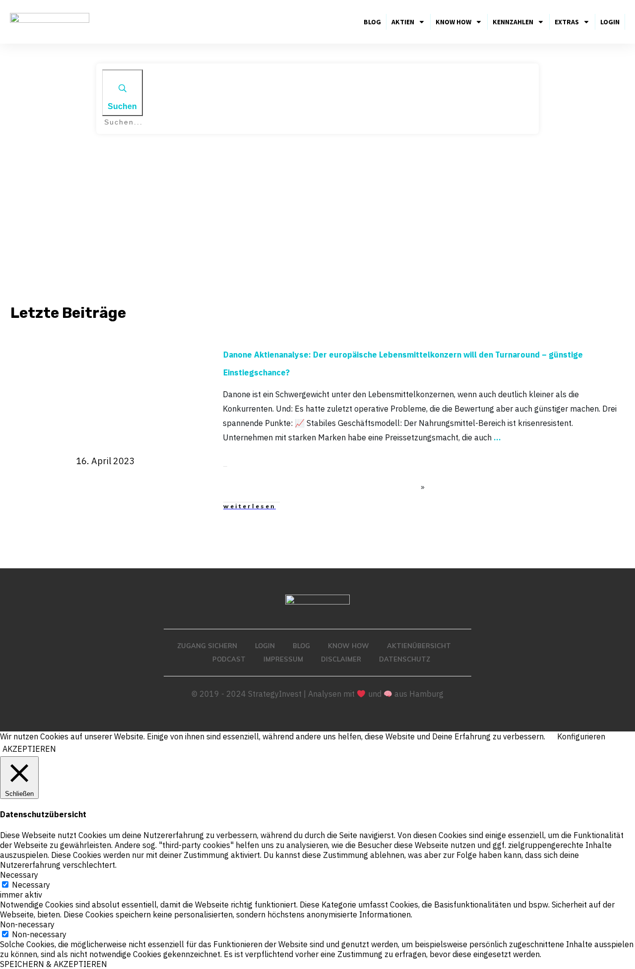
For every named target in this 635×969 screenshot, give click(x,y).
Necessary (31, 885)
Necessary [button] (19, 875)
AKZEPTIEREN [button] (29, 749)
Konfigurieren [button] (581, 736)
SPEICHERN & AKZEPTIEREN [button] (53, 964)
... (497, 437)
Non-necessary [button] (27, 924)
